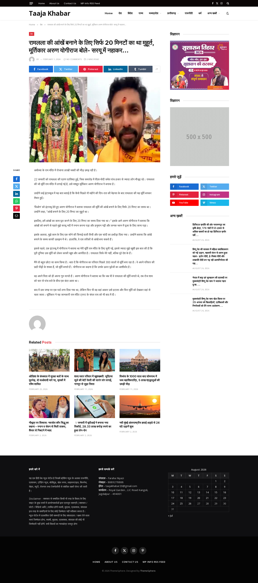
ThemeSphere (148, 570)
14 (207, 492)
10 (172, 492)
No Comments (74, 59)
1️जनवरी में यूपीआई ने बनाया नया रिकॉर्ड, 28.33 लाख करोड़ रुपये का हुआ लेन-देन (92, 426)
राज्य (141, 13)
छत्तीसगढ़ (171, 13)
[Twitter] (16, 186)
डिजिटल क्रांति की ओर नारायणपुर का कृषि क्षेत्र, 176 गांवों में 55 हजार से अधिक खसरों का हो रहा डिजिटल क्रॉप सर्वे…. (209, 229)
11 (181, 492)
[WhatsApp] (16, 201)
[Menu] (31, 3)
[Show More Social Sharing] (156, 69)
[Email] (16, 216)
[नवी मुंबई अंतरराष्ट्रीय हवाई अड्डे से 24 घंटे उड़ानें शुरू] (140, 406)
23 (224, 498)
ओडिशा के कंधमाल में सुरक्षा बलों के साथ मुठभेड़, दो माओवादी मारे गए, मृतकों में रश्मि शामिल (49, 380)
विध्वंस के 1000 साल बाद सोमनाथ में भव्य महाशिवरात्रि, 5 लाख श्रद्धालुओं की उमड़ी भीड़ (140, 380)
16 (224, 492)
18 (181, 498)
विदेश (130, 13)
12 (189, 492)
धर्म (200, 13)
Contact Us (70, 3)
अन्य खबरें (212, 13)
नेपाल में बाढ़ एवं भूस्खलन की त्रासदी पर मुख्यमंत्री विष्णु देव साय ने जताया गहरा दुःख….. (210, 281)
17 (172, 498)
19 (189, 498)
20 (198, 498)
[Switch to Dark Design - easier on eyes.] (227, 13)
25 (181, 503)
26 (189, 503)
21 (207, 498)
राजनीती (189, 13)
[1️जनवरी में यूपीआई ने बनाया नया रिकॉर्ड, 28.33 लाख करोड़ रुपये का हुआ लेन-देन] (94, 406)
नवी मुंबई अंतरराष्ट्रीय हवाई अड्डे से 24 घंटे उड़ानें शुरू (140, 424)
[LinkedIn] (16, 194)
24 (172, 503)
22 (215, 498)
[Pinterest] (16, 208)
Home (41, 3)
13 (198, 492)
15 (215, 492)
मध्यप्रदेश (153, 13)
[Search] (227, 3)
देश (120, 13)
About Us (54, 3)
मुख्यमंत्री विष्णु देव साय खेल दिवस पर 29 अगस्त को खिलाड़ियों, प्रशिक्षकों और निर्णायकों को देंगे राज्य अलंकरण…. (210, 302)
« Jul (170, 515)
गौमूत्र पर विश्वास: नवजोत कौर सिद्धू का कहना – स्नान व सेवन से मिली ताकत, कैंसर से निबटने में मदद (49, 426)
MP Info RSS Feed (90, 3)
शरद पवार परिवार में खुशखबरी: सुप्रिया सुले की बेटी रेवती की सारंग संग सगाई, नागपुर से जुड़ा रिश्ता (93, 380)
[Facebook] (16, 179)
